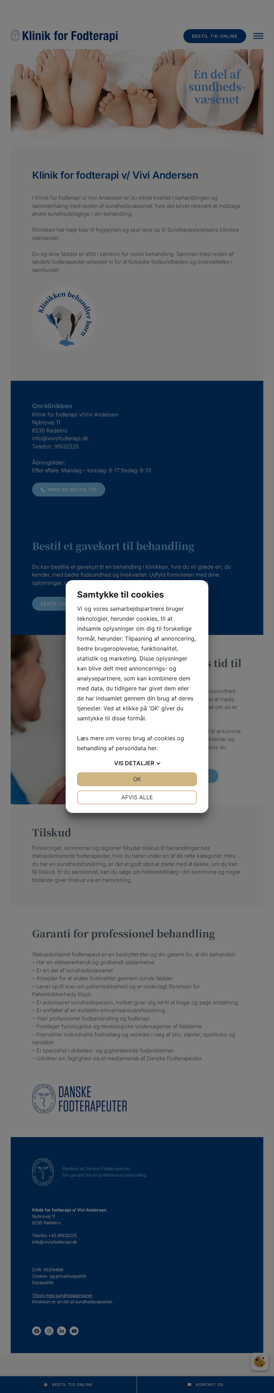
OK (137, 779)
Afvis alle (137, 797)
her (152, 748)
